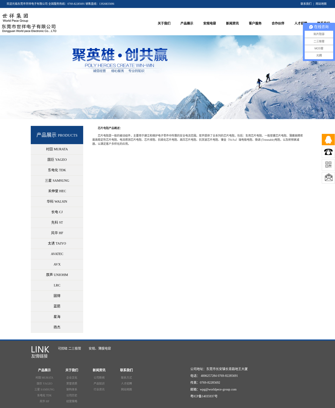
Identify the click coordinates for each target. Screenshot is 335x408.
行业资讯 (99, 389)
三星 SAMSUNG (44, 389)
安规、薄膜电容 (100, 348)
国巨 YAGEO (44, 383)
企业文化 (71, 377)
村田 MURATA (44, 377)
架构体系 (71, 389)
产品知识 (99, 383)
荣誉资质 (71, 383)
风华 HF (44, 401)
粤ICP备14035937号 (204, 396)
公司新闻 (99, 377)
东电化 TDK (44, 395)
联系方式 (126, 377)
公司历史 (71, 395)
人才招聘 (126, 383)
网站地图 (321, 3)
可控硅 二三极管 (69, 348)
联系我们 (306, 3)
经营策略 (71, 401)
